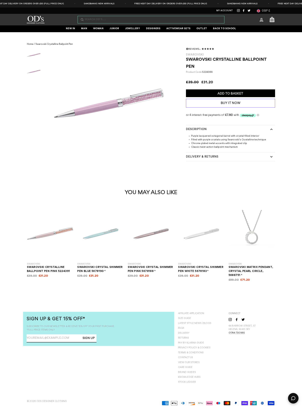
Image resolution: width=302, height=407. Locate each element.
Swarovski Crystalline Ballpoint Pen (54, 44)
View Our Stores (189, 363)
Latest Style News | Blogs (194, 323)
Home (30, 44)
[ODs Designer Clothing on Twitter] (243, 319)
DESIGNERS (153, 29)
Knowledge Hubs (189, 377)
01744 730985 (237, 333)
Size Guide (184, 318)
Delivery (183, 333)
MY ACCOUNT (224, 11)
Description (196, 129)
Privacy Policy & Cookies (194, 348)
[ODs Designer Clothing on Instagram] (230, 319)
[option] (109, 103)
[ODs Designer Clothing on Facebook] (236, 319)
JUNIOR (114, 29)
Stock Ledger (187, 382)
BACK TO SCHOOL (224, 29)
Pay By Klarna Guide (191, 343)
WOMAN (98, 29)
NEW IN (70, 29)
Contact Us (185, 358)
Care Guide (185, 367)
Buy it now (230, 103)
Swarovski (195, 55)
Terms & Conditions (191, 353)
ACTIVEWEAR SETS (178, 29)
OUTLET (201, 29)
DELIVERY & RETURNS (202, 157)
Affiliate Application (191, 314)
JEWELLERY (132, 29)
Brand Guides (187, 372)
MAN (84, 29)
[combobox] (153, 19)
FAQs (181, 328)
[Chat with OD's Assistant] (293, 398)
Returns (183, 338)
